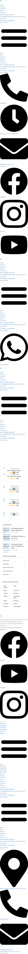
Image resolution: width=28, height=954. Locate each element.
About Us (2, 7)
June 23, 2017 (14, 532)
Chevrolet (17, 590)
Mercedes (3, 724)
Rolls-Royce (3, 730)
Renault (7, 603)
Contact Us (3, 13)
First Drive (7, 574)
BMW (6, 590)
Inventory (2, 9)
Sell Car (2, 11)
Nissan (6, 601)
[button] (14, 38)
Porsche (16, 601)
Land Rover (3, 728)
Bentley (2, 733)
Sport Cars (7, 560)
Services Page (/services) (7, 15)
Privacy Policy (4, 22)
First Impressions (9, 571)
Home (1, 5)
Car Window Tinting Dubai (7, 20)
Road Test (7, 564)
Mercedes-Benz (16, 597)
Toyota (7, 606)
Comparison (10, 455)
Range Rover (3, 726)
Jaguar (7, 596)
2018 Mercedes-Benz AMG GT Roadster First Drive (17, 546)
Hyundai (16, 593)
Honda (6, 593)
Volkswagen (18, 606)
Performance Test (9, 567)
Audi (15, 586)
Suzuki (16, 603)
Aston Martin (6, 586)
